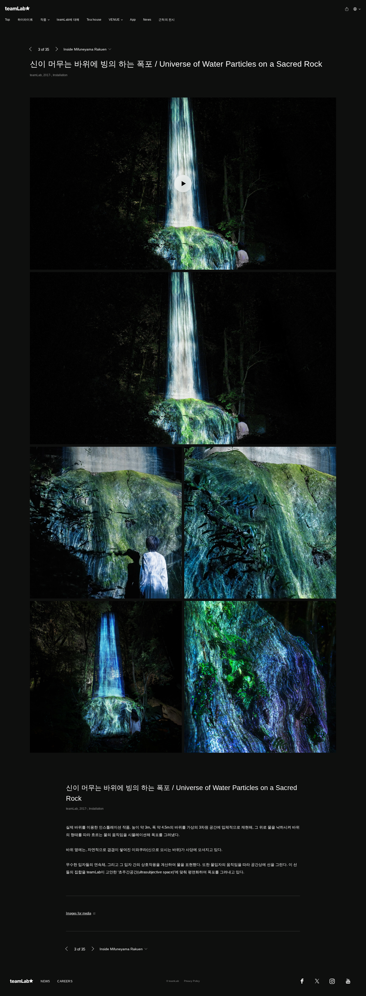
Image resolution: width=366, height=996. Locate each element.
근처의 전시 (167, 19)
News (147, 19)
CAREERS (64, 981)
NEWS (45, 981)
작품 (43, 19)
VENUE (114, 19)
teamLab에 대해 (68, 19)
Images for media (78, 913)
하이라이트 (25, 19)
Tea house (94, 19)
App (133, 19)
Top (7, 19)
